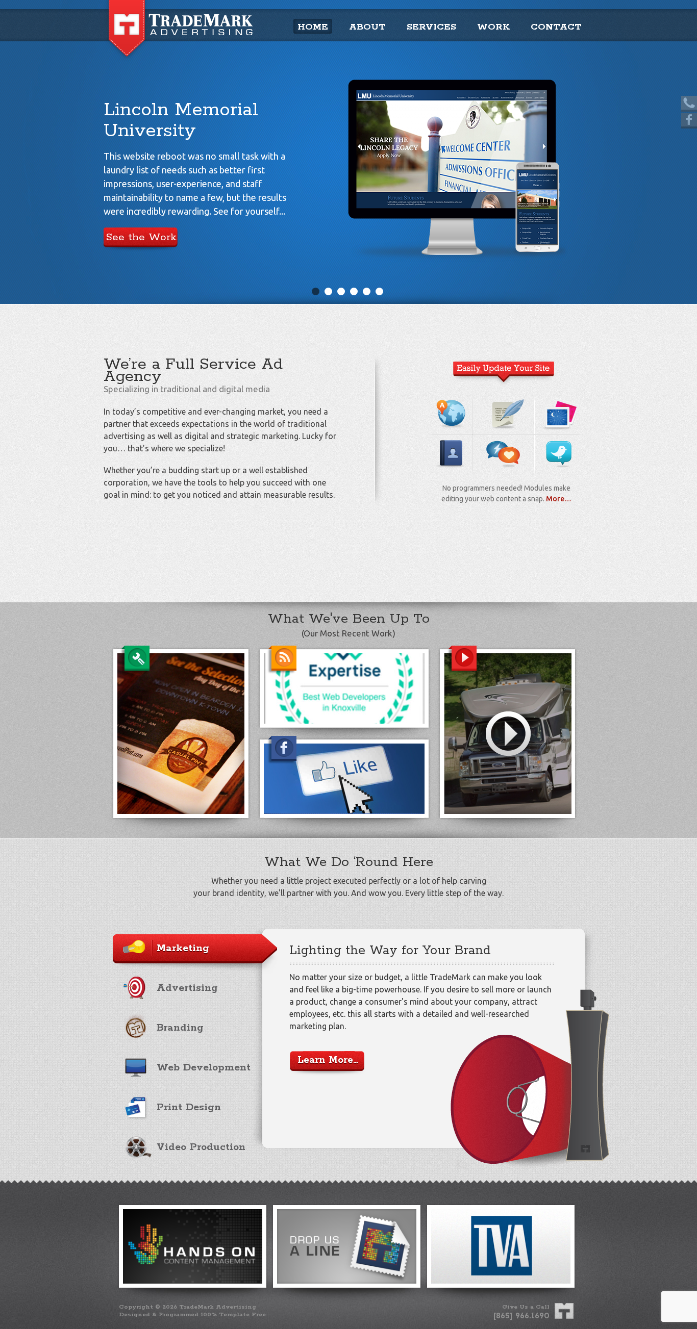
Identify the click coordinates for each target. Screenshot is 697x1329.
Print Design (189, 1107)
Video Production (201, 1147)
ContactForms (451, 445)
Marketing (183, 948)
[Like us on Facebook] (689, 121)
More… (558, 499)
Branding (180, 1027)
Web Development (204, 1067)
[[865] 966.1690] (689, 104)
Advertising (187, 988)
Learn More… (327, 1060)
